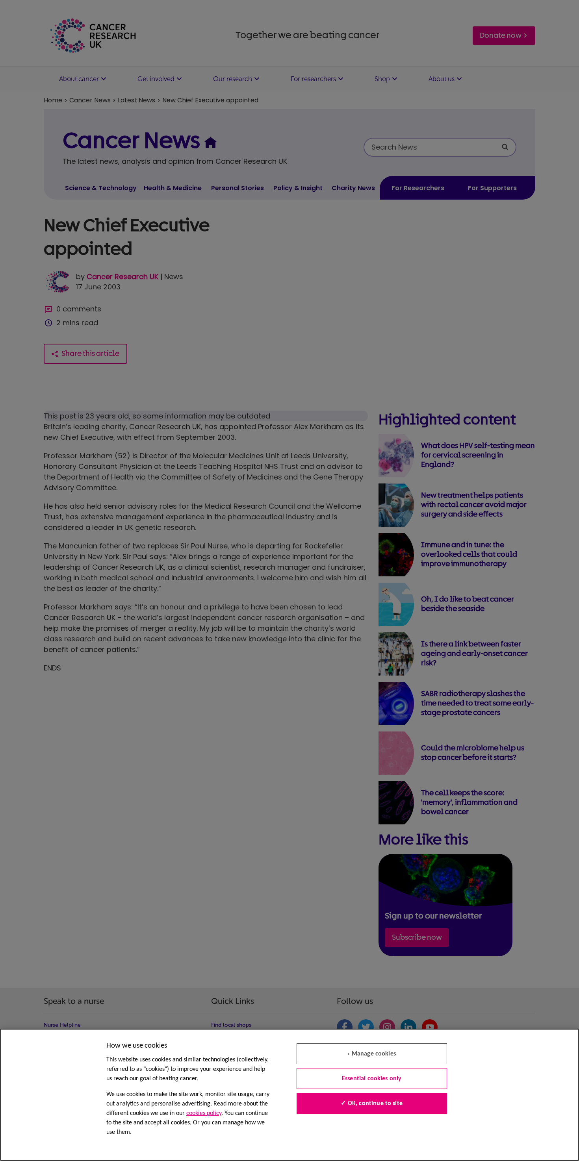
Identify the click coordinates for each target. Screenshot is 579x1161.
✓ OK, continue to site (372, 1103)
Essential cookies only (372, 1079)
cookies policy (203, 1113)
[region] (289, 1095)
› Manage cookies (371, 1054)
